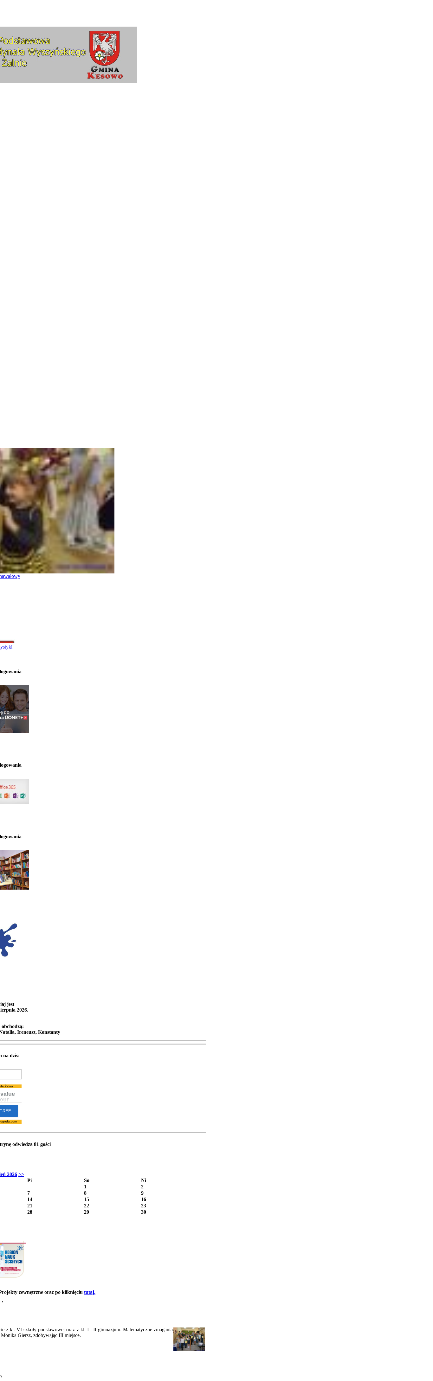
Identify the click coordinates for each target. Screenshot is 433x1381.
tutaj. (89, 1292)
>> (21, 1174)
